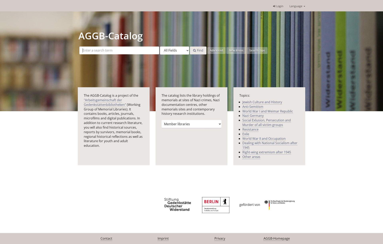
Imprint (163, 238)
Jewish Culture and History (262, 102)
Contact (106, 238)
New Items (236, 50)
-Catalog (110, 35)
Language (296, 6)
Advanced (216, 50)
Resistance (250, 129)
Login (279, 6)
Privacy (219, 238)
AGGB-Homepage (277, 238)
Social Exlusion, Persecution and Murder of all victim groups (266, 122)
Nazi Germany (253, 115)
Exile (245, 134)
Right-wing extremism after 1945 (266, 152)
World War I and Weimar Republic (267, 111)
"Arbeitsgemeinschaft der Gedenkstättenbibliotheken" (105, 102)
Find (199, 50)
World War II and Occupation (264, 138)
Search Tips (257, 50)
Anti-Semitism (252, 106)
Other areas (251, 157)
